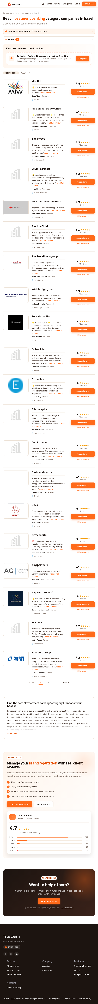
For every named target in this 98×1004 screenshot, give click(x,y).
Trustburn (11, 936)
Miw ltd (36, 81)
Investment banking (23, 13)
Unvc (35, 505)
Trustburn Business (82, 966)
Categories (67, 4)
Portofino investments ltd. (48, 201)
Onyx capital (39, 535)
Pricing (77, 970)
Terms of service (70, 998)
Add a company (14, 974)
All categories (13, 966)
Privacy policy (54, 998)
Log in (77, 4)
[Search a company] (42, 3)
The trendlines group (45, 256)
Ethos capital (40, 409)
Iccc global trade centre (47, 108)
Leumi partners (41, 168)
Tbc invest (38, 138)
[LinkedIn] (16, 954)
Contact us (47, 970)
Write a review (53, 4)
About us (46, 966)
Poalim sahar (40, 442)
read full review (48, 93)
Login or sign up (14, 987)
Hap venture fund (42, 592)
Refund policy (85, 998)
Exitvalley (38, 379)
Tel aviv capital (41, 316)
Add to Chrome (68, 908)
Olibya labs (38, 349)
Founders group (41, 652)
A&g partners (40, 565)
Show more (12, 734)
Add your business (82, 974)
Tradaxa (37, 622)
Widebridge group (43, 289)
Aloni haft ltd (40, 226)
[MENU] (4, 4)
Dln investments (42, 472)
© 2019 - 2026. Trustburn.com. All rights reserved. (24, 998)
